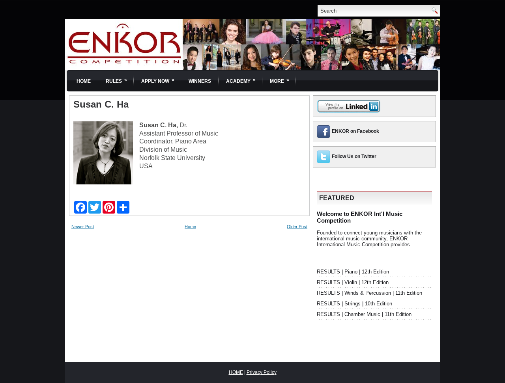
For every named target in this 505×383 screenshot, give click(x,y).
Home (84, 81)
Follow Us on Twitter (354, 156)
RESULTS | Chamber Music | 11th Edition (364, 314)
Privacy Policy (262, 372)
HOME (236, 372)
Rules (116, 80)
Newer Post (82, 226)
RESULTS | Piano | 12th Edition (353, 272)
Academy (241, 80)
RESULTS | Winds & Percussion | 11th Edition (369, 293)
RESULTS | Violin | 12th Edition (353, 282)
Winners (200, 81)
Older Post (297, 226)
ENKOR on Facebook (355, 131)
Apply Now (157, 80)
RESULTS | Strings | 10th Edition (354, 304)
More (279, 80)
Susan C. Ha (101, 104)
